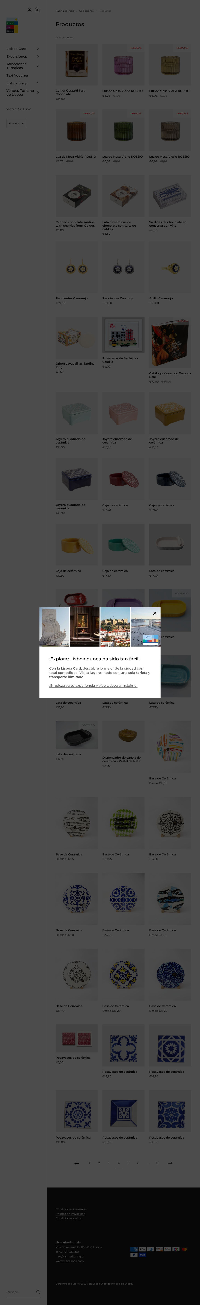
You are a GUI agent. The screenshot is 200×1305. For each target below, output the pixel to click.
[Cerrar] (155, 613)
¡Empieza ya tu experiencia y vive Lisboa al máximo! (93, 685)
